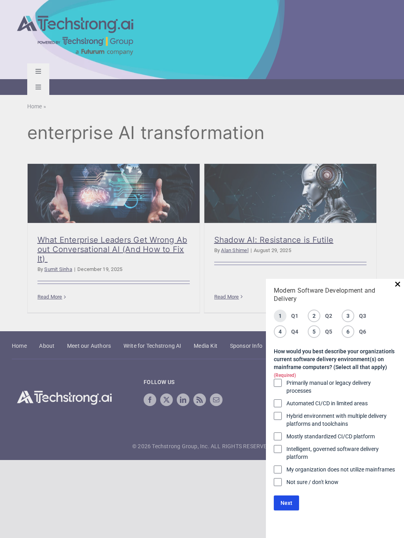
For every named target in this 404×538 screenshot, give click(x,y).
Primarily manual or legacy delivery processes (328, 387)
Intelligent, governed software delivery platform (332, 453)
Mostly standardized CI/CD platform (330, 436)
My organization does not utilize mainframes (340, 469)
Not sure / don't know (312, 482)
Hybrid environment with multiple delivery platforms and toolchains (336, 420)
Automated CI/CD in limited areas (327, 403)
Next (286, 503)
